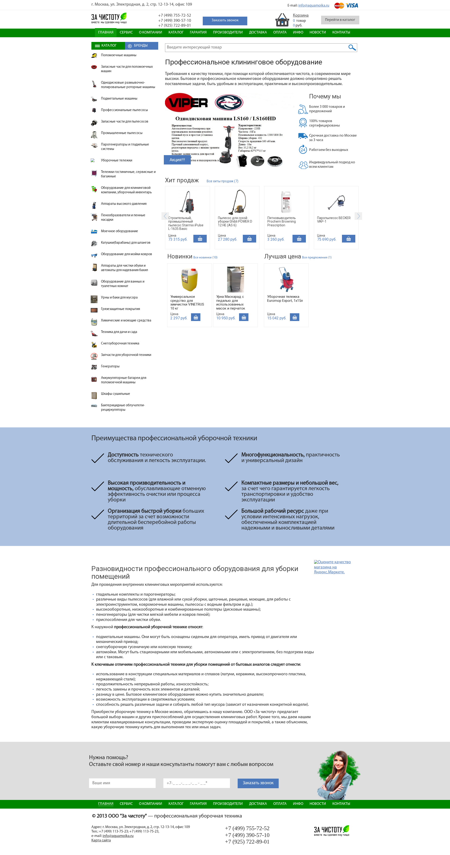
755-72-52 (174, 16)
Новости (318, 32)
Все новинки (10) (205, 257)
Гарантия (198, 32)
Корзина (301, 16)
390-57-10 (174, 21)
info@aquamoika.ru (313, 5)
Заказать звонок (258, 783)
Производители (228, 32)
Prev (165, 216)
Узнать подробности (272, 159)
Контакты (341, 32)
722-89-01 (174, 26)
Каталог (176, 32)
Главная (105, 32)
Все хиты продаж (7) (222, 181)
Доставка (258, 32)
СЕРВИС (126, 32)
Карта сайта (101, 840)
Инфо (298, 32)
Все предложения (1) (317, 257)
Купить (200, 239)
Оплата (280, 32)
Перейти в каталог (340, 20)
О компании (150, 32)
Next (358, 216)
